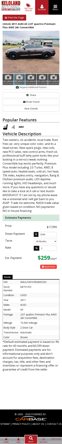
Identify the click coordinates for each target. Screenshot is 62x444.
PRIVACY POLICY (21, 424)
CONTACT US (54, 424)
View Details (31, 108)
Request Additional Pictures (32, 87)
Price (8, 226)
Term (8, 241)
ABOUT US (38, 424)
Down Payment (15, 234)
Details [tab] (7, 277)
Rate (8, 247)
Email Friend (32, 101)
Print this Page (15, 17)
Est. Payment (13, 258)
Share (32, 95)
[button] (56, 34)
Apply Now (49, 266)
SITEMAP (5, 424)
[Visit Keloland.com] (11, 10)
